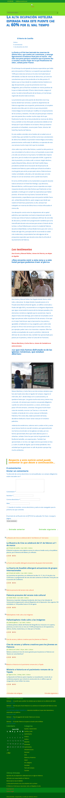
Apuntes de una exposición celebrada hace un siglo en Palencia (25, 775)
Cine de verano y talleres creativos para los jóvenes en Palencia (32, 645)
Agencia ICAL (12, 674)
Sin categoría (28, 762)
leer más (11, 555)
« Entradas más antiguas (14, 693)
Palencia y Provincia (29, 757)
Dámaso (9, 701)
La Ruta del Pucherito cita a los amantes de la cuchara (22, 783)
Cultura (15, 42)
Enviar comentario (11, 521)
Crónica (26, 736)
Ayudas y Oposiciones (30, 729)
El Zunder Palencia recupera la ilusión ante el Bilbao (28, 721)
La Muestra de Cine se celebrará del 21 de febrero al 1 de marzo (31, 544)
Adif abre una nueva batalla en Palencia (18, 778)
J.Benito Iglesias (13, 622)
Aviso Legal (10, 791)
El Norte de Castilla (14, 548)
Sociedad (26, 765)
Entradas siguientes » (51, 693)
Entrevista (27, 744)
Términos (14, 517)
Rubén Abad (12, 598)
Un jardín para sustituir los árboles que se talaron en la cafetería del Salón (34, 701)
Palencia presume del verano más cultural (26, 595)
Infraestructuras (29, 749)
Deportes (26, 742)
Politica (9, 517)
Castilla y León (28, 731)
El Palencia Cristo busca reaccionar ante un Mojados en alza (24, 786)
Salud (26, 760)
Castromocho (28, 734)
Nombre (10, 496)
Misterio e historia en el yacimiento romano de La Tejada (30, 670)
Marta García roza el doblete (15, 781)
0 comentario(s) (17, 44)
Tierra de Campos (29, 768)
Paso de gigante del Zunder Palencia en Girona (26, 717)
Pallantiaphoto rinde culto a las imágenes (26, 619)
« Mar (8, 753)
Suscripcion (10, 789)
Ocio (25, 755)
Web (8, 503)
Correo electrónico (13, 499)
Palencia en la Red (14, 649)
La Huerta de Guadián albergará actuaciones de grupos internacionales (32, 569)
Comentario (11, 492)
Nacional (26, 752)
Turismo (26, 770)
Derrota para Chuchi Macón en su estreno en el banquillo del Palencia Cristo (35, 705)
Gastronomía (28, 747)
